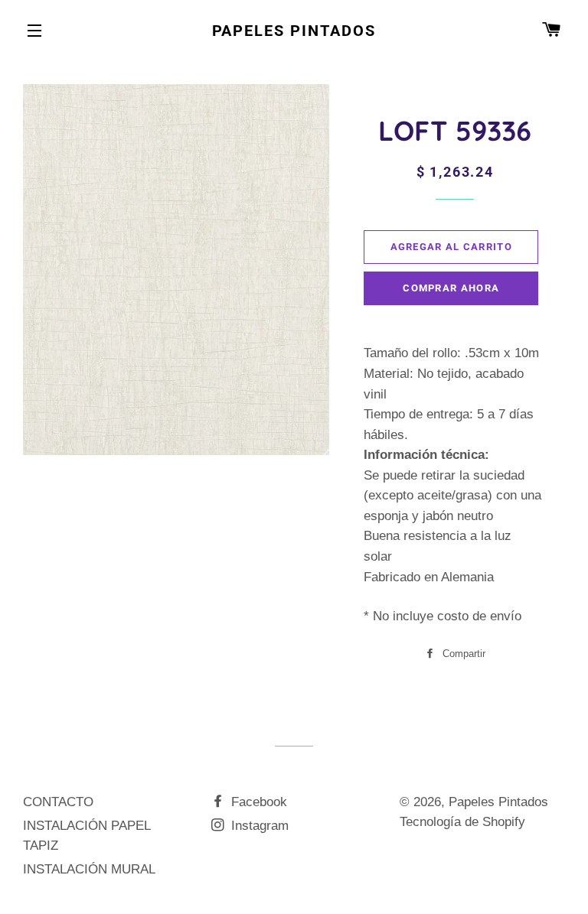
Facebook (257, 802)
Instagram (258, 825)
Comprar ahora (451, 288)
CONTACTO (58, 802)
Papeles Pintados (294, 30)
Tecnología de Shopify (462, 822)
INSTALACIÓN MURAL (89, 869)
